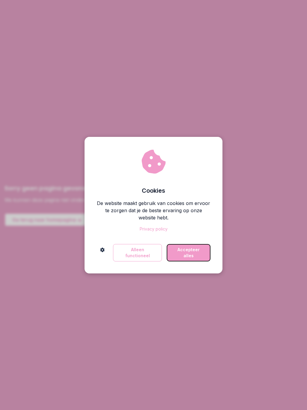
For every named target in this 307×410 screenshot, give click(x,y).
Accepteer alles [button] (188, 252)
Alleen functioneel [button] (137, 252)
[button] (102, 252)
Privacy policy (154, 228)
